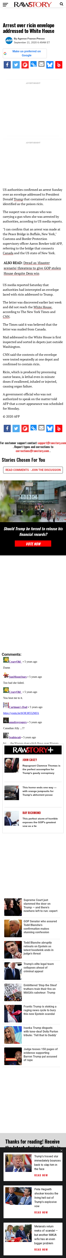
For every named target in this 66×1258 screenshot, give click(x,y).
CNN (6, 316)
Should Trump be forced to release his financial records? (33, 531)
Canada (8, 253)
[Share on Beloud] (58, 64)
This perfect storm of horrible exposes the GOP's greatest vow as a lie (40, 822)
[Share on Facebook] (7, 64)
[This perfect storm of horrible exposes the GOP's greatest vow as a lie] (11, 818)
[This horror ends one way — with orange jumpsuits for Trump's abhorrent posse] (11, 793)
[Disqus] (33, 604)
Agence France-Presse (31, 38)
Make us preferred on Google (26, 53)
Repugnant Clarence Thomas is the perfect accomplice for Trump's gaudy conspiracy (41, 769)
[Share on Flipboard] (25, 64)
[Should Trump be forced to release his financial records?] (33, 501)
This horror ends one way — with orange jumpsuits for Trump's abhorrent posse (39, 791)
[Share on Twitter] (16, 64)
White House (42, 307)
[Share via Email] (41, 64)
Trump (18, 199)
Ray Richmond (32, 813)
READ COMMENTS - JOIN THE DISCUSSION (33, 470)
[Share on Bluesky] (50, 64)
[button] (61, 3)
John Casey (30, 760)
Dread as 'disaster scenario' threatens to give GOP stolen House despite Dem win (32, 268)
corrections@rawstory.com (32, 451)
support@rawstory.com (51, 443)
